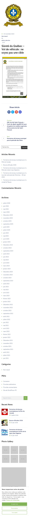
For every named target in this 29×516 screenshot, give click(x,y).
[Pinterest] (16, 112)
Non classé (5, 36)
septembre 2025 (8, 224)
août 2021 (6, 352)
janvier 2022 (6, 337)
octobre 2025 (7, 221)
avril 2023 (6, 293)
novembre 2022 (8, 307)
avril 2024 (6, 263)
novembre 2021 (8, 343)
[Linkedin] (20, 112)
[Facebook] (9, 112)
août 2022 (6, 316)
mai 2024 (6, 260)
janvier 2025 (6, 242)
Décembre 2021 (8, 340)
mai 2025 (6, 236)
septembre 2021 (8, 349)
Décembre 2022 (8, 305)
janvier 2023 (6, 302)
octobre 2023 (7, 278)
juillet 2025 (6, 230)
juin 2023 (6, 287)
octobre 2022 (7, 310)
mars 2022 (6, 331)
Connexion (6, 381)
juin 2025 (6, 233)
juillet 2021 (6, 355)
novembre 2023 (8, 275)
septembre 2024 (8, 251)
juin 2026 (6, 206)
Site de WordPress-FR (9, 390)
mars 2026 (6, 212)
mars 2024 (6, 266)
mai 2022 (6, 325)
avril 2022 (6, 328)
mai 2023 (6, 290)
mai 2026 (6, 209)
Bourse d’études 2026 (9, 165)
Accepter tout (14, 504)
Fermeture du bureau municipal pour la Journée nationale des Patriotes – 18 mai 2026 (14, 175)
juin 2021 (6, 358)
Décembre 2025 (8, 215)
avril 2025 (6, 239)
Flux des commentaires (10, 387)
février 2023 (7, 299)
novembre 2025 (8, 218)
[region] (14, 501)
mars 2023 (6, 296)
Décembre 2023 (8, 272)
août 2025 (6, 227)
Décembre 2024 (8, 245)
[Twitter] (12, 112)
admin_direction (6, 40)
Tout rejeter (14, 512)
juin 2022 (6, 322)
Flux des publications (9, 384)
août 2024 (6, 254)
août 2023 (6, 284)
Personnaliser (14, 508)
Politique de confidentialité (12, 500)
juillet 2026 (6, 203)
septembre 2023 (8, 281)
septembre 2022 (8, 313)
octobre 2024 (7, 248)
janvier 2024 (6, 269)
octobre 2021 (7, 346)
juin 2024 (6, 257)
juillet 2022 (6, 319)
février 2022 (7, 334)
